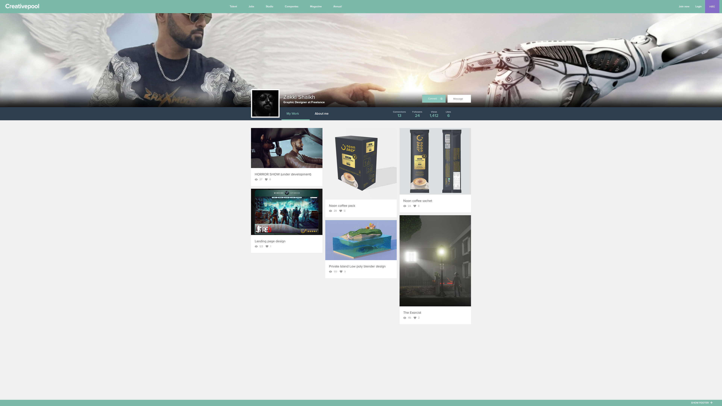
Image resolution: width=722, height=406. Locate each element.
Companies (291, 6)
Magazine (316, 6)
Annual (337, 6)
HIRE (712, 6)
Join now (684, 6)
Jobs (251, 6)
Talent (233, 6)
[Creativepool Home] (22, 7)
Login (698, 6)
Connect (432, 98)
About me (321, 114)
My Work (293, 114)
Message (458, 98)
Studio (269, 6)
